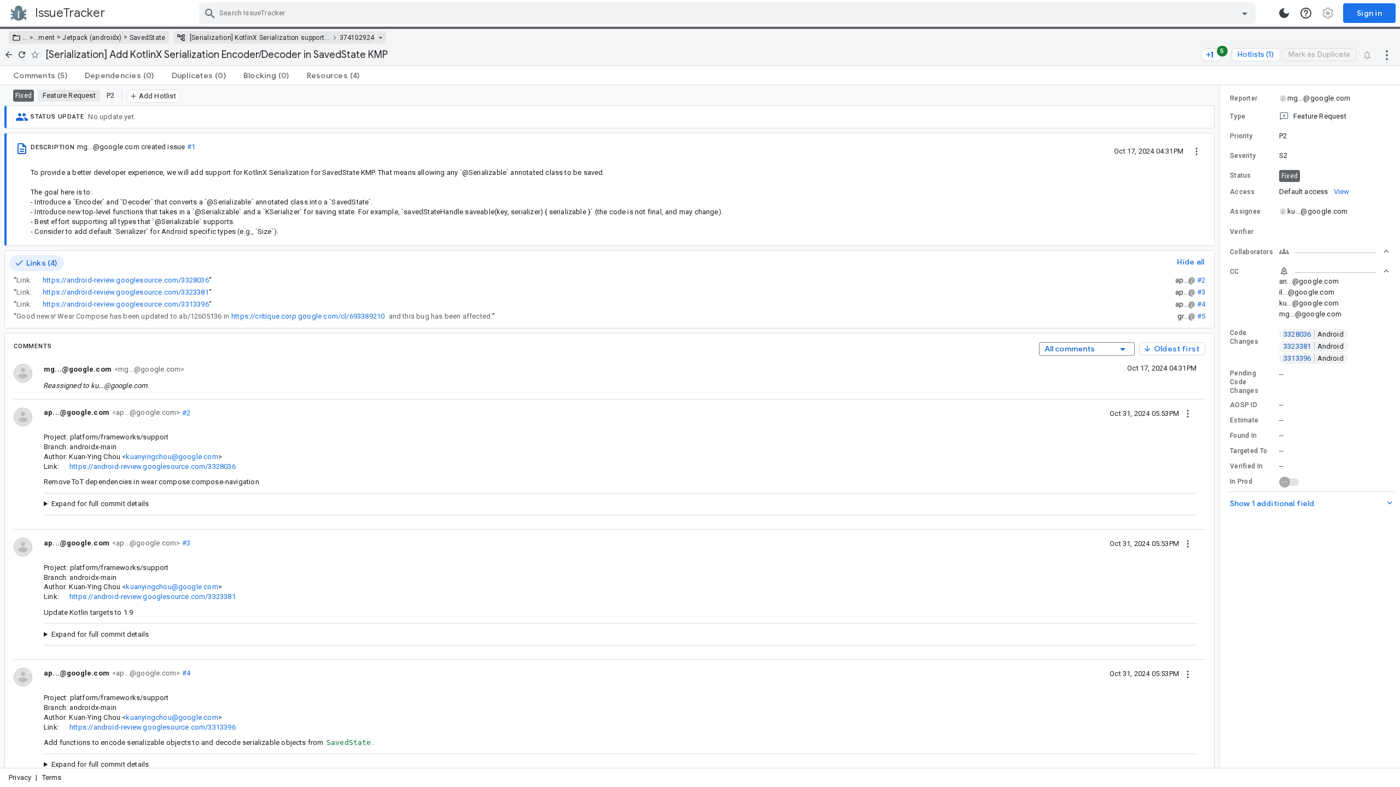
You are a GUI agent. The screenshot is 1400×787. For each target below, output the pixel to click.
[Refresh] (21, 54)
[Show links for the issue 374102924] (380, 38)
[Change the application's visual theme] (1284, 13)
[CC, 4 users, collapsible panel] (1334, 271)
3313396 (1314, 358)
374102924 (357, 38)
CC (1234, 271)
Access (1242, 192)
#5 (1201, 316)
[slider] (1221, 426)
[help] (1306, 13)
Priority (1241, 136)
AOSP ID (1243, 405)
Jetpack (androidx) (91, 38)
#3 (1201, 292)
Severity (1243, 156)
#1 (191, 147)
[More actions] (1387, 54)
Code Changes (1244, 337)
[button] (30, 38)
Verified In (1246, 466)
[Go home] (8, 54)
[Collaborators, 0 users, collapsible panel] (1334, 251)
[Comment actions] (1188, 413)
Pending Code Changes (1244, 382)
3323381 (1314, 346)
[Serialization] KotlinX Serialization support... (260, 38)
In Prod (1241, 481)
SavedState (148, 38)
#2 (1201, 280)
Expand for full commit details (100, 504)
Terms (52, 777)
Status (1240, 175)
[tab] (40, 75)
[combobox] (728, 13)
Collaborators (1251, 252)
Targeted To (1248, 451)
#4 (1201, 304)
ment (46, 38)
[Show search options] (1244, 13)
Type (1237, 116)
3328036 (1314, 334)
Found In (1243, 435)
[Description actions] (1196, 151)
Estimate (1244, 420)
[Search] (210, 13)
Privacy (20, 777)
